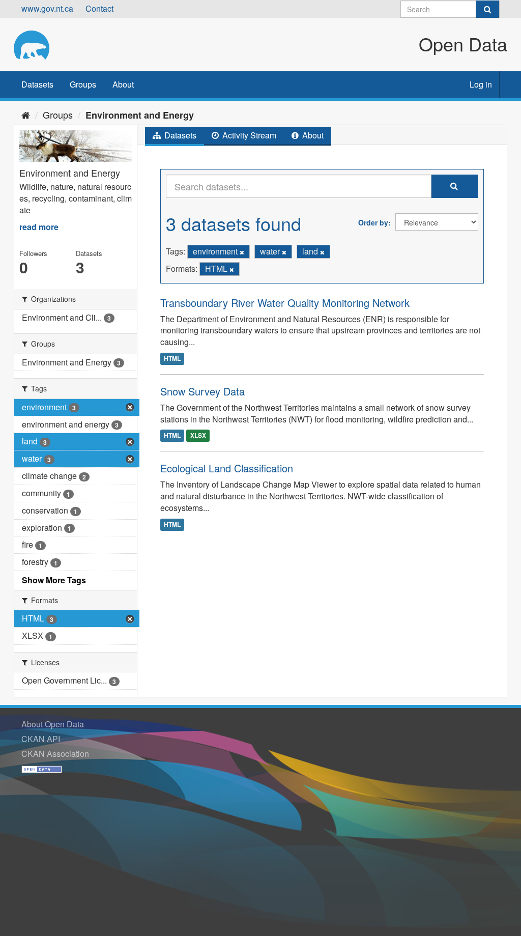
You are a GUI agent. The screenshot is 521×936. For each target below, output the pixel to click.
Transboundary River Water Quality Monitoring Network (285, 302)
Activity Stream (248, 135)
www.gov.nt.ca (47, 8)
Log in (481, 84)
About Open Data (52, 724)
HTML (172, 358)
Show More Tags (54, 580)
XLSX (198, 435)
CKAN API (40, 739)
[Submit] (487, 9)
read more (39, 227)
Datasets (37, 84)
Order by (373, 222)
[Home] (25, 114)
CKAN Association (55, 753)
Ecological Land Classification (226, 468)
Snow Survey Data (202, 391)
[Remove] (242, 252)
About (123, 84)
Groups (83, 84)
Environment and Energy (139, 115)
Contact (99, 8)
